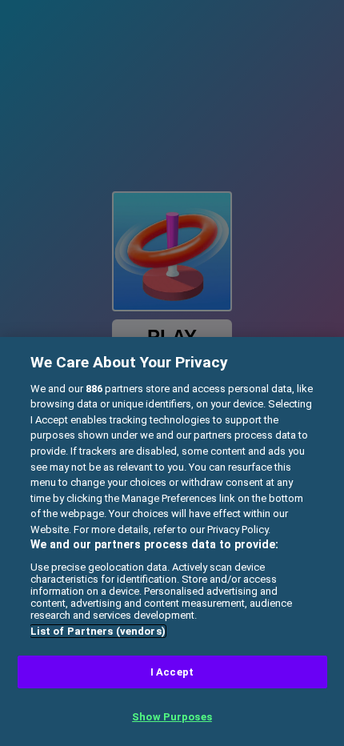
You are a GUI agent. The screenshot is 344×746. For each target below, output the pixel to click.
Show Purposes (172, 717)
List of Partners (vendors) (98, 631)
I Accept (172, 672)
